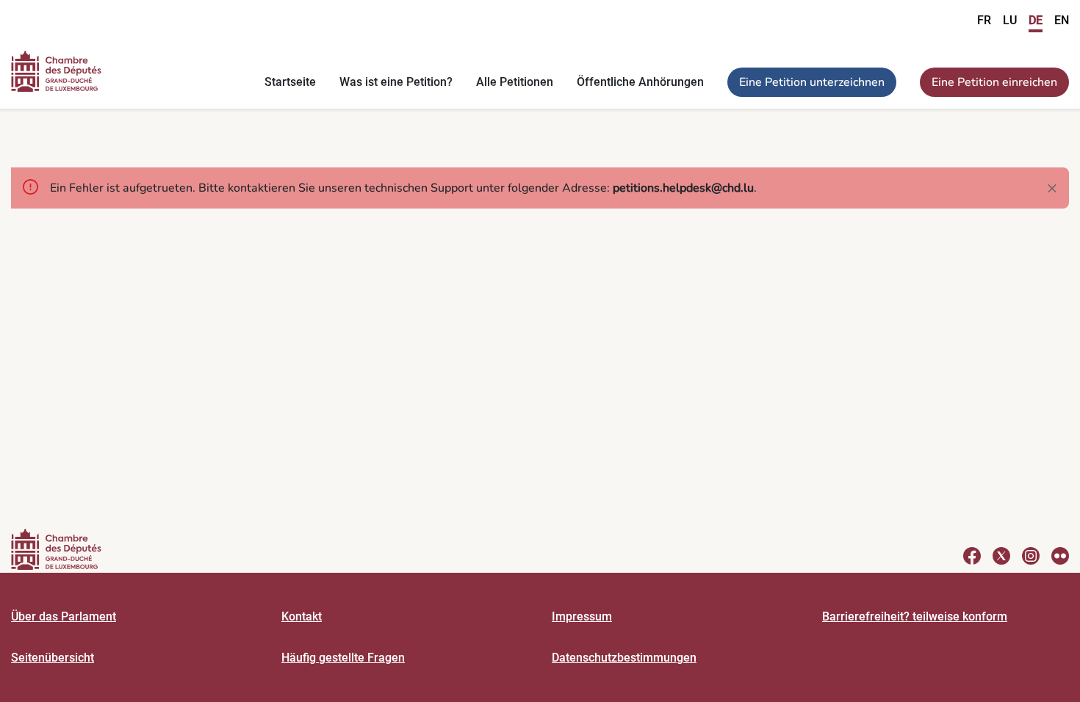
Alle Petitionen (514, 82)
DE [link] (1036, 20)
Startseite (290, 82)
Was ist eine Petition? (396, 82)
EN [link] (1061, 20)
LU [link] (1010, 20)
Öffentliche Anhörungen (640, 82)
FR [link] (984, 20)
